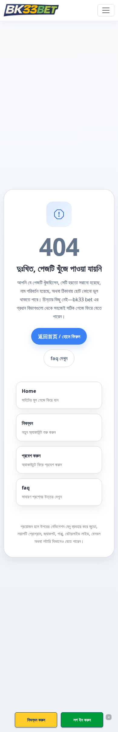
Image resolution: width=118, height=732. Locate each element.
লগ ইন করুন (82, 720)
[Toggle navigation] (105, 10)
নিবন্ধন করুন (36, 720)
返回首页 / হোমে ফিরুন (59, 336)
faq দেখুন (59, 358)
